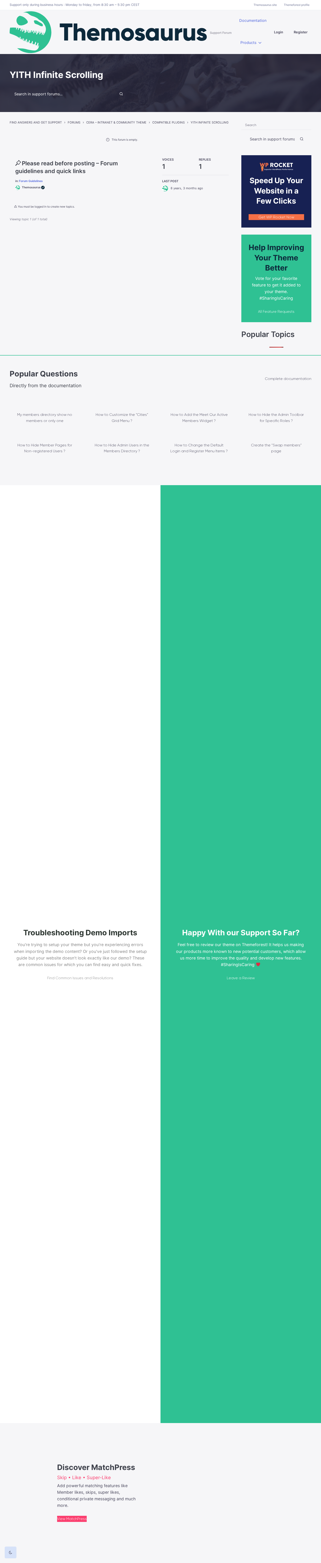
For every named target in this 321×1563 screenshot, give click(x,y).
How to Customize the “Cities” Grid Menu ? (122, 417)
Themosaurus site (265, 5)
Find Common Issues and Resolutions (80, 978)
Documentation (252, 20)
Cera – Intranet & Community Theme (116, 122)
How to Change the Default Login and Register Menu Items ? (199, 448)
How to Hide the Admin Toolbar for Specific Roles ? (276, 417)
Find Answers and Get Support (36, 122)
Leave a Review (241, 978)
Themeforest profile (296, 5)
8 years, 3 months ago (187, 188)
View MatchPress (72, 1519)
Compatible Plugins (168, 122)
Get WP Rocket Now (276, 217)
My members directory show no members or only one (44, 417)
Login (278, 32)
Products (248, 42)
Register (301, 32)
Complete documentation (288, 378)
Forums (74, 122)
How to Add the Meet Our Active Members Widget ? (199, 417)
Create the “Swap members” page (276, 448)
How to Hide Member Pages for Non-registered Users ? (44, 448)
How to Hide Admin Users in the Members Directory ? (122, 448)
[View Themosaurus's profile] (166, 188)
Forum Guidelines (31, 181)
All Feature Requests (276, 311)
